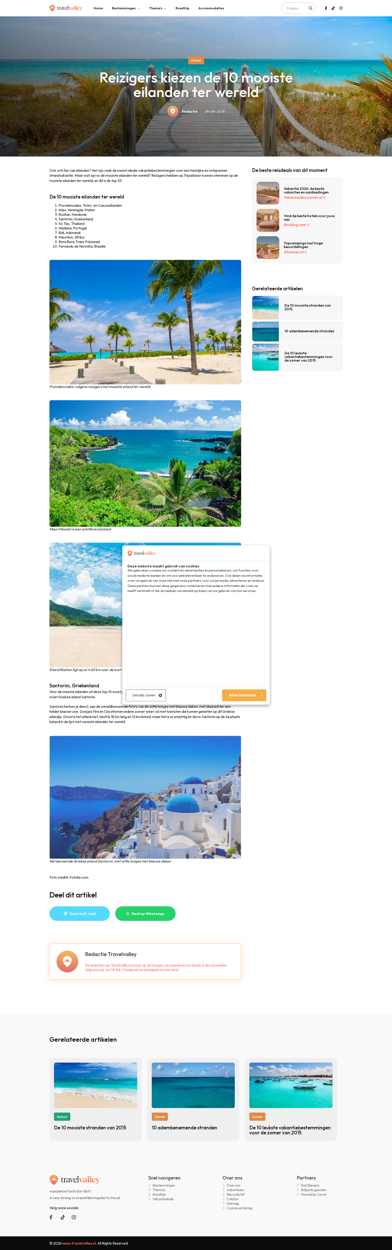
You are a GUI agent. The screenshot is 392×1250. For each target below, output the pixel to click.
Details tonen (144, 695)
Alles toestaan (242, 695)
